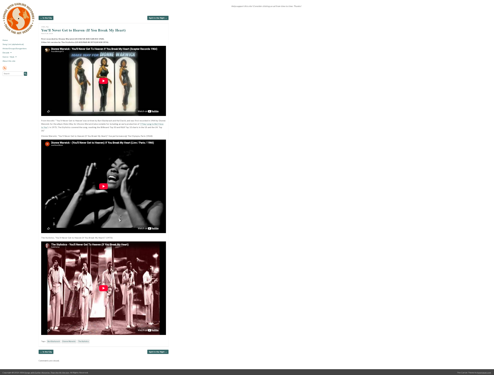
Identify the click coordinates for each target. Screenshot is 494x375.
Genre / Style (8, 57)
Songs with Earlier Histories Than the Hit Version (47, 373)
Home (5, 40)
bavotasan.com (484, 373)
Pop (47, 27)
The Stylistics (83, 341)
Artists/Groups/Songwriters (15, 49)
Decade (6, 53)
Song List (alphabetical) (13, 44)
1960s (43, 27)
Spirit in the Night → (158, 18)
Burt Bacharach (54, 341)
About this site (9, 61)
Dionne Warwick (69, 341)
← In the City (46, 18)
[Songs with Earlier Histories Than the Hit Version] (19, 20)
